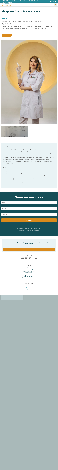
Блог (29, 286)
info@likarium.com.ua (29, 276)
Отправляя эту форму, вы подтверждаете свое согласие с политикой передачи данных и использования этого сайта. (29, 230)
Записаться (29, 249)
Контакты (29, 288)
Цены (29, 290)
